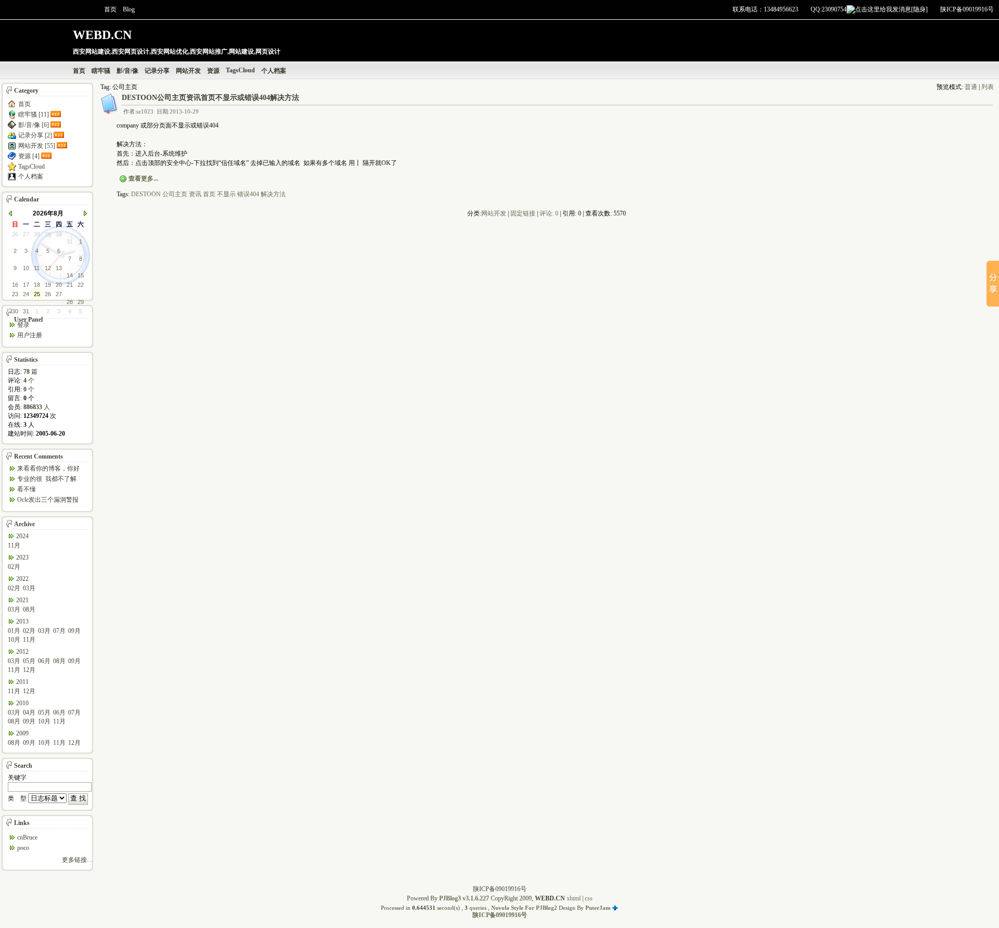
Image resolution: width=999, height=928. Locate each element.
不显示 (226, 194)
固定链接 (522, 213)
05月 (29, 661)
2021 (22, 600)
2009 (22, 733)
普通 (971, 87)
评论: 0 (549, 213)
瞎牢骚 (101, 70)
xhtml (574, 898)
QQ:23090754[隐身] (869, 9)
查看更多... (143, 178)
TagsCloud (240, 70)
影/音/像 (127, 70)
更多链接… (77, 859)
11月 (14, 545)
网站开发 (188, 70)
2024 (22, 536)
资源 (213, 70)
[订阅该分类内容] (56, 114)
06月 (44, 661)
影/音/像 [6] (33, 125)
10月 (14, 639)
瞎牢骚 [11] (33, 114)
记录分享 (157, 70)
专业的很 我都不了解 (46, 478)
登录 (23, 324)
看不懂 (26, 489)
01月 (14, 630)
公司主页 (174, 194)
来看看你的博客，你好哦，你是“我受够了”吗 (48, 469)
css (589, 898)
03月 (29, 588)
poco (23, 847)
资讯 (195, 194)
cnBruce (27, 837)
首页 (110, 9)
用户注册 (29, 335)
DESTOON (146, 194)
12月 (29, 669)
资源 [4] (29, 156)
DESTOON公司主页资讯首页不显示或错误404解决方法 (210, 97)
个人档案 (273, 70)
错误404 (248, 194)
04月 (29, 712)
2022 (22, 578)
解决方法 (273, 194)
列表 (987, 87)
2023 (22, 557)
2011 (22, 681)
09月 (74, 630)
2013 (22, 621)
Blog (129, 9)
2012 (22, 651)
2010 (22, 703)
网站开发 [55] (36, 145)
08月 (29, 609)
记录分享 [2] (35, 135)
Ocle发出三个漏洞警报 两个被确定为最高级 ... (48, 500)
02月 (14, 566)
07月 (59, 630)
